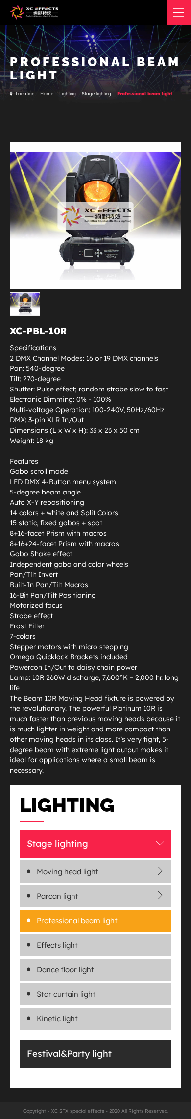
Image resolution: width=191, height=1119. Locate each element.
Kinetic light (57, 1018)
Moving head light (67, 871)
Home (46, 93)
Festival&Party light (69, 1053)
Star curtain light (66, 994)
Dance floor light (65, 969)
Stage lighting (96, 93)
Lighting (67, 93)
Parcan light (57, 896)
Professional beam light (144, 93)
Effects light (57, 945)
